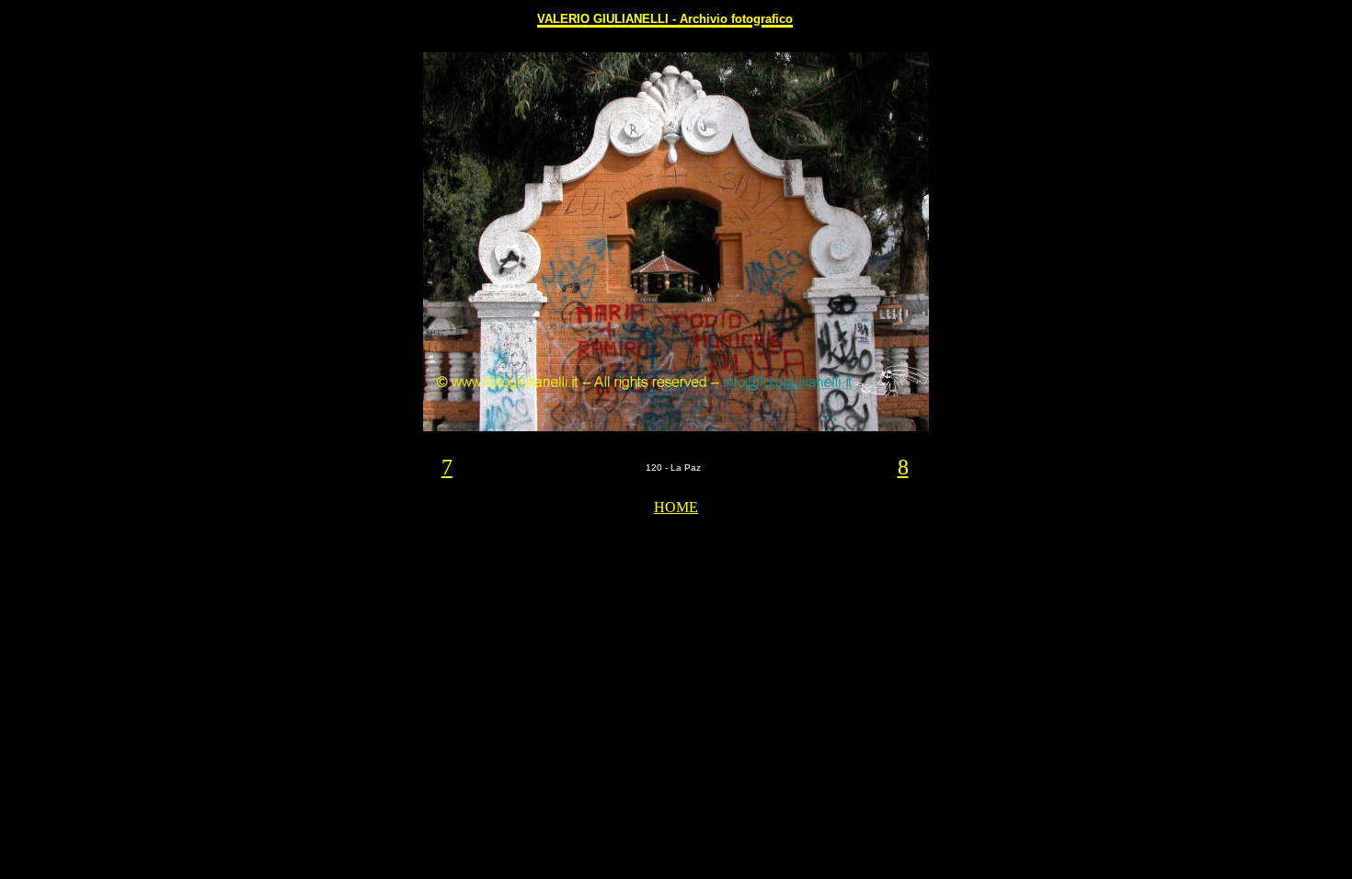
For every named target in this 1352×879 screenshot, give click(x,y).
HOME (676, 507)
